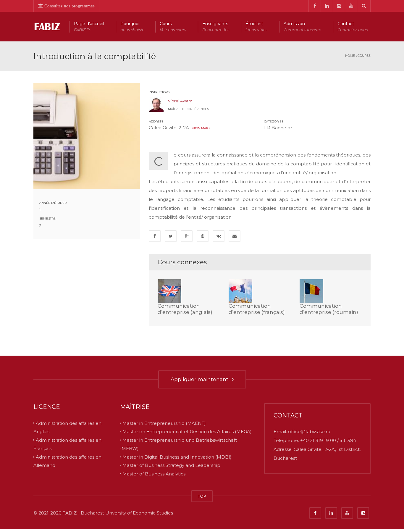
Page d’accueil (89, 26)
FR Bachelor (278, 127)
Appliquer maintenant (201, 379)
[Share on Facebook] (155, 236)
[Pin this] (203, 236)
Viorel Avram (180, 101)
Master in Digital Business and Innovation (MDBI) (177, 456)
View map (199, 128)
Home (350, 56)
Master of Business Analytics (153, 474)
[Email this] (234, 236)
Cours (173, 26)
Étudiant (256, 26)
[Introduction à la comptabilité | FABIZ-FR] (46, 26)
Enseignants (215, 26)
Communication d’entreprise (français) (257, 309)
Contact (352, 26)
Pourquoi (131, 26)
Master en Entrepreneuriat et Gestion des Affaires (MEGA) (187, 431)
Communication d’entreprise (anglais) (185, 309)
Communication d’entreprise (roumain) (329, 309)
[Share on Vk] (218, 236)
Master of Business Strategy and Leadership (171, 465)
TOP (202, 496)
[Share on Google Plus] (187, 236)
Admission (302, 26)
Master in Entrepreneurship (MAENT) (164, 423)
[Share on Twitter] (171, 236)
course (364, 56)
